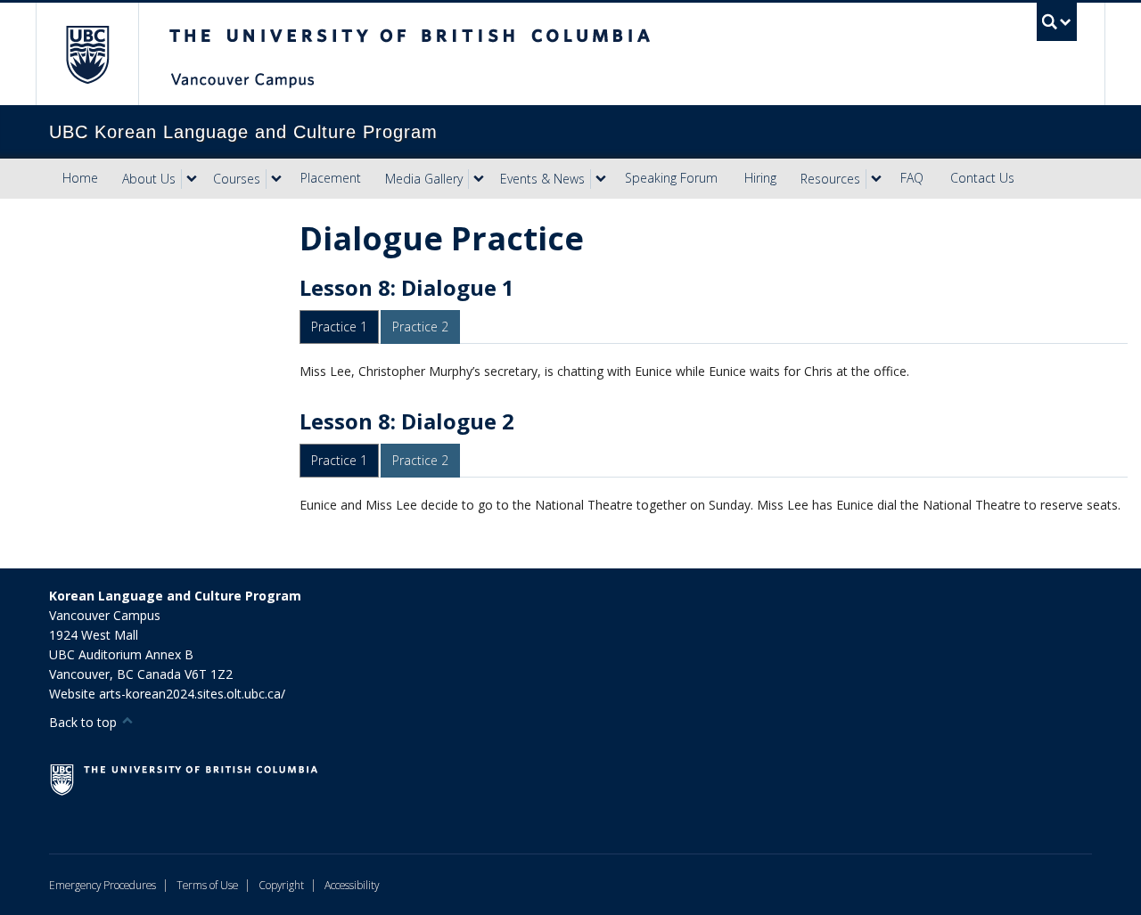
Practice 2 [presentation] (420, 326)
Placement (330, 177)
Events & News (542, 178)
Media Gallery (424, 178)
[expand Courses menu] (276, 179)
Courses (236, 178)
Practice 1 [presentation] (339, 326)
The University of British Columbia (87, 54)
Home (80, 177)
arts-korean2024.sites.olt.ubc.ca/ (192, 693)
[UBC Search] (1057, 22)
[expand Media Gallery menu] (478, 179)
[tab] (340, 327)
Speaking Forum (671, 177)
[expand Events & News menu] (601, 179)
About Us (149, 178)
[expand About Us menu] (191, 179)
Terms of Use (207, 885)
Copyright (281, 885)
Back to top (84, 722)
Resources (830, 178)
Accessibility (351, 885)
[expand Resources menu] (876, 179)
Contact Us (982, 177)
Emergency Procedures (102, 885)
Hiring (760, 177)
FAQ (911, 177)
